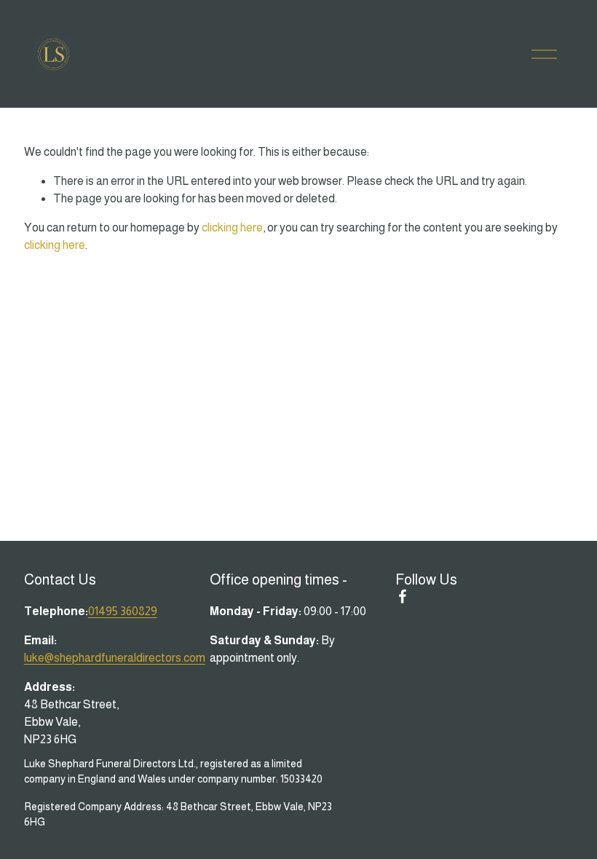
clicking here (232, 227)
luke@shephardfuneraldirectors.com (114, 658)
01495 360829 (122, 611)
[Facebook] (402, 596)
